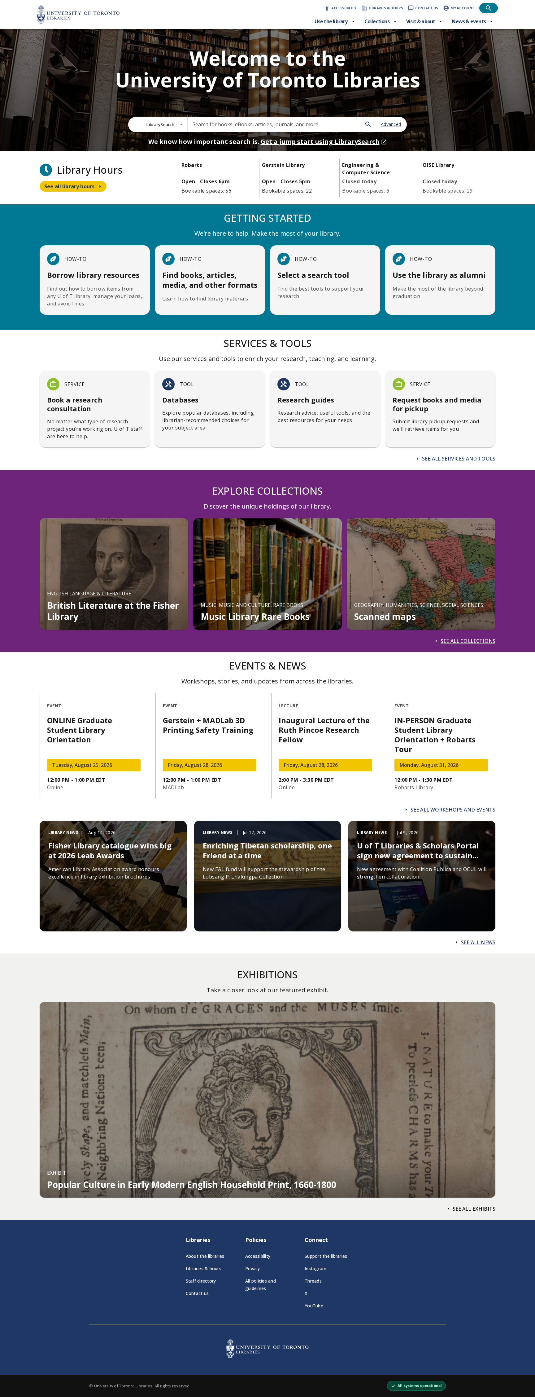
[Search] (368, 124)
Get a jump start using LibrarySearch (320, 141)
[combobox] (164, 124)
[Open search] (488, 8)
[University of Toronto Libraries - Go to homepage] (267, 1356)
